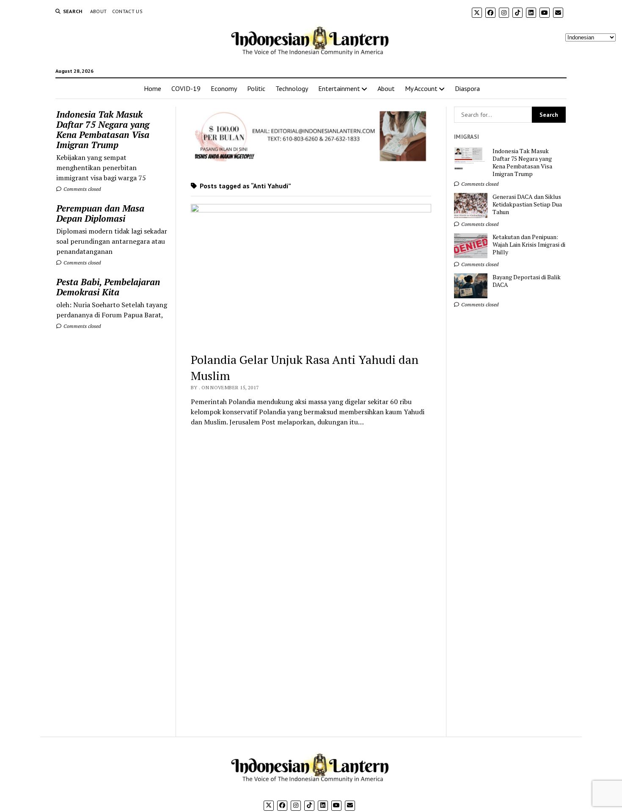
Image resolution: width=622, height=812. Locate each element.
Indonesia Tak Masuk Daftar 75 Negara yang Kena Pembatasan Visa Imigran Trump (102, 129)
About (98, 11)
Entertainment (339, 88)
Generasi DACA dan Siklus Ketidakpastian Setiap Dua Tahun (527, 204)
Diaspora (467, 88)
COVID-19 (186, 88)
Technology (291, 88)
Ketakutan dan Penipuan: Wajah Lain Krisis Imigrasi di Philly (529, 244)
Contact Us (127, 11)
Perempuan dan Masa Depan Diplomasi (100, 213)
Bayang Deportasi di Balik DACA (527, 281)
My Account (421, 88)
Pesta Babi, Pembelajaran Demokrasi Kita (108, 287)
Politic (256, 88)
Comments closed (81, 189)
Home (152, 88)
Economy (224, 88)
